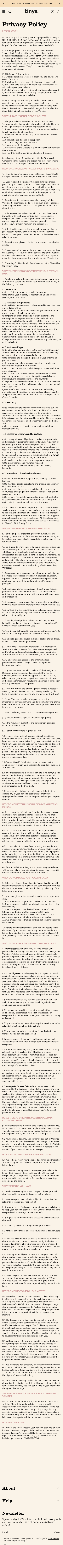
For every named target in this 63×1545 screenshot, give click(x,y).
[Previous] (3, 3)
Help (7, 1500)
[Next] (59, 3)
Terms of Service (13, 1541)
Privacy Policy (53, 1538)
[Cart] (59, 11)
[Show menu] (4, 11)
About (8, 1488)
